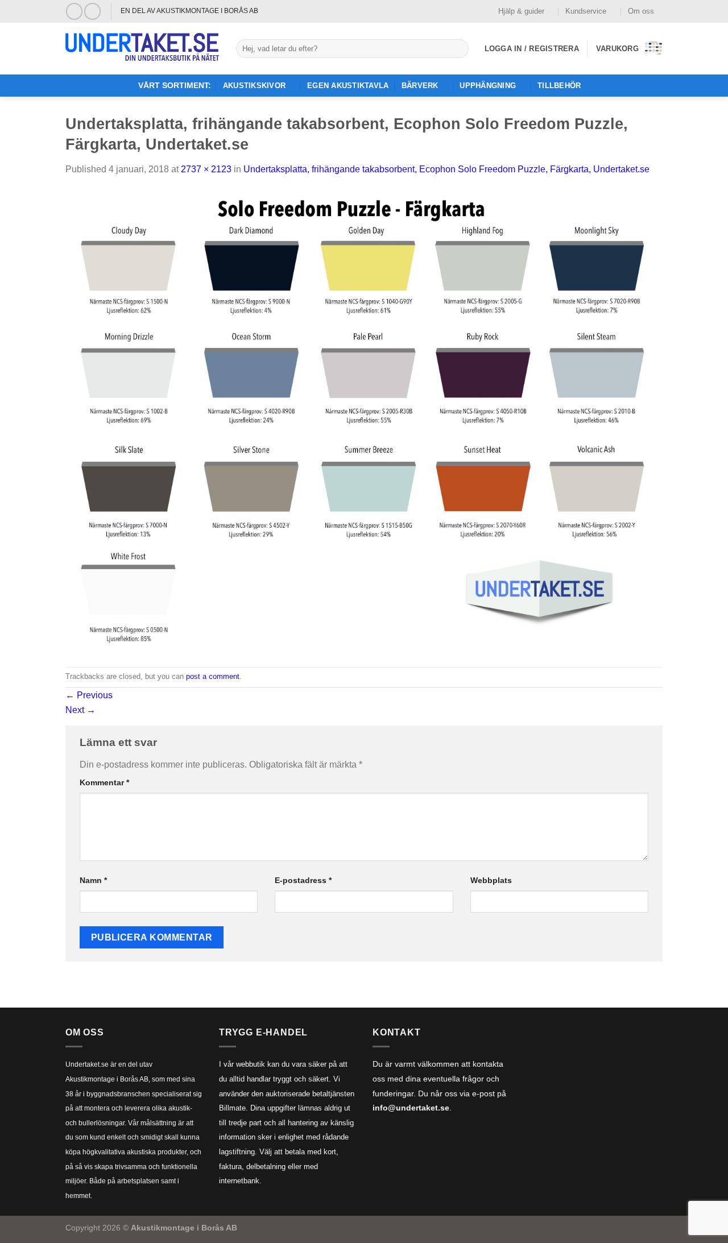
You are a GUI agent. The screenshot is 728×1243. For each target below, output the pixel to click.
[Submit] (457, 49)
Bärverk (420, 85)
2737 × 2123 (206, 169)
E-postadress (303, 880)
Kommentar (104, 782)
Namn (93, 880)
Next (80, 710)
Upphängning (488, 85)
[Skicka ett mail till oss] (92, 11)
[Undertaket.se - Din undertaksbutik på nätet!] (142, 48)
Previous (89, 695)
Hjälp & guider (521, 11)
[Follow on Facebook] (74, 11)
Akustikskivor (254, 85)
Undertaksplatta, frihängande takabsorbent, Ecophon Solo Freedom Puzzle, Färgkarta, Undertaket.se (446, 169)
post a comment (212, 676)
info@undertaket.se (411, 1108)
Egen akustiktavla (347, 85)
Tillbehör (559, 85)
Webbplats (491, 880)
